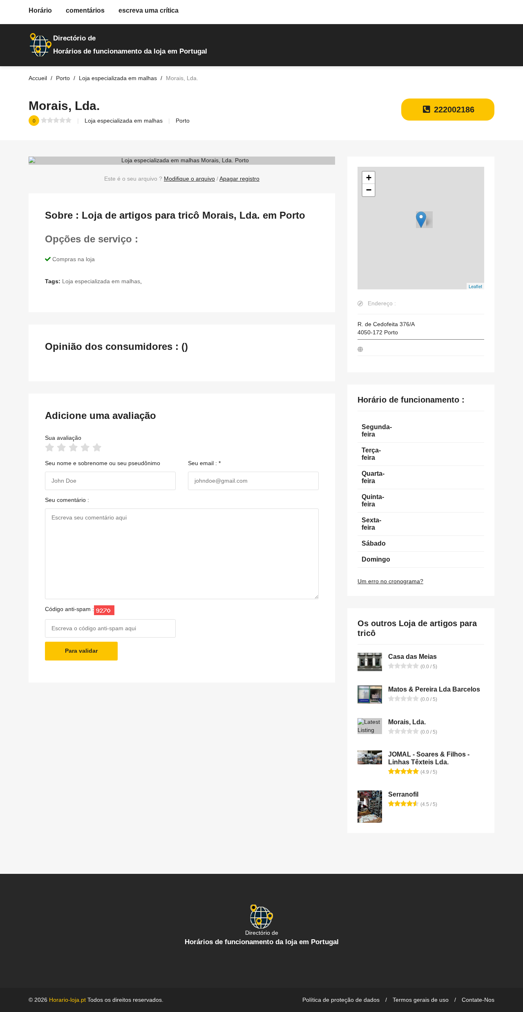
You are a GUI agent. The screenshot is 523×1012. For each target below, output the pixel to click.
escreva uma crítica (148, 10)
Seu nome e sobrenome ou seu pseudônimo (102, 463)
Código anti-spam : (69, 609)
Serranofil (403, 794)
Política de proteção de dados (341, 999)
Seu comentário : (67, 500)
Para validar (81, 650)
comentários (85, 10)
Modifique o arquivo (189, 178)
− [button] (368, 190)
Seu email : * (204, 463)
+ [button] (368, 177)
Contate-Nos (478, 999)
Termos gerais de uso (421, 999)
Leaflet (475, 286)
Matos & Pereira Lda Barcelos (434, 689)
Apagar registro (239, 178)
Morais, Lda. (407, 722)
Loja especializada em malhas (124, 120)
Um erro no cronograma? (390, 581)
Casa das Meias (412, 656)
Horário (40, 10)
